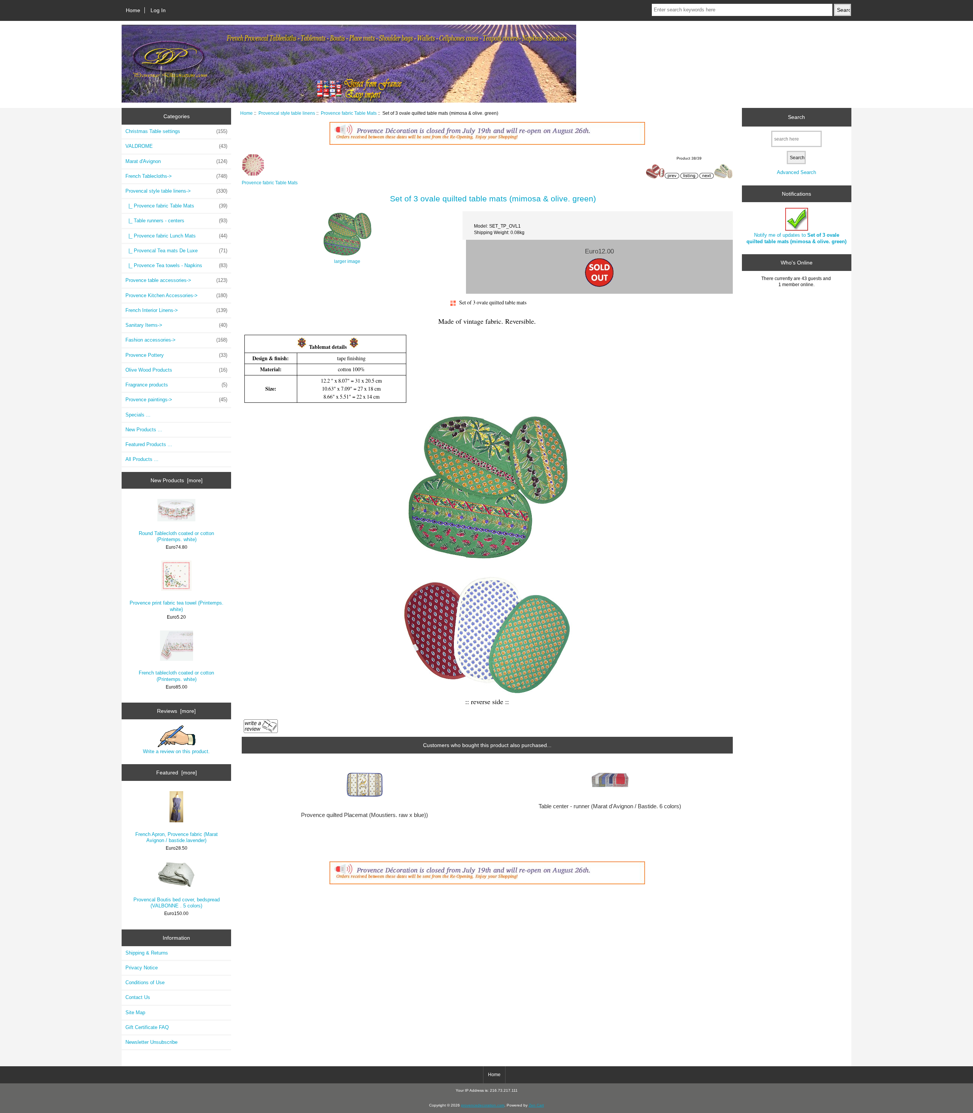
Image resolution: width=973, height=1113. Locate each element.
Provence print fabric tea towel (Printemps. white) (176, 606)
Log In (158, 10)
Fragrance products (176, 385)
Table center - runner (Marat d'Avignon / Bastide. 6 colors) (610, 806)
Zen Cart (536, 1105)
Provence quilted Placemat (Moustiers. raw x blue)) (364, 815)
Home (133, 10)
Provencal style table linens (286, 113)
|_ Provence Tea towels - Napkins (176, 265)
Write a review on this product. (176, 751)
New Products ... (143, 429)
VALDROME (176, 146)
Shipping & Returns (146, 953)
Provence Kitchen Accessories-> (176, 295)
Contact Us (137, 997)
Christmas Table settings (176, 131)
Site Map (135, 1012)
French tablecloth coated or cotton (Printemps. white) (176, 676)
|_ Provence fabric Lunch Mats (176, 236)
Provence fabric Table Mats (349, 113)
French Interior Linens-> (176, 310)
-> (176, 191)
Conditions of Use (145, 982)
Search (796, 117)
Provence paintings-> (176, 399)
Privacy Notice (141, 968)
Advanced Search (796, 172)
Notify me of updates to (796, 238)
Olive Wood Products (176, 370)
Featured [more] (176, 772)
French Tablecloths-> (176, 176)
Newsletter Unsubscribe (151, 1042)
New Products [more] (177, 480)
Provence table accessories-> (176, 280)
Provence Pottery (176, 355)
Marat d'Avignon (176, 161)
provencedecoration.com (482, 1105)
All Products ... (141, 459)
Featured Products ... (148, 444)
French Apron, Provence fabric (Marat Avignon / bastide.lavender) (176, 837)
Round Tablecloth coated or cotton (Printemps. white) (176, 536)
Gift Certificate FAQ (147, 1027)
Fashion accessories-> (176, 340)
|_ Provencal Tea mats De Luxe (176, 250)
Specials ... (138, 415)
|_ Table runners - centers (176, 220)
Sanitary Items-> (176, 325)
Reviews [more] (176, 711)
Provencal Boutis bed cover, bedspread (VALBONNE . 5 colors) (176, 903)
